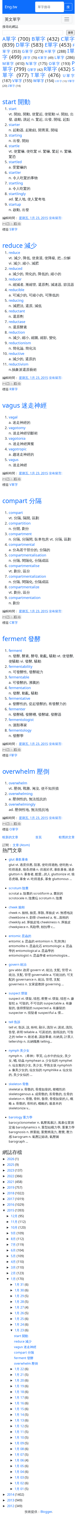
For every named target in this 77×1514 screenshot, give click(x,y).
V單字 (17, 80)
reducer (15, 279)
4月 (14, 1262)
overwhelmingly (22, 804)
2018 (11, 1193)
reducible (16, 289)
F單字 (13, 755)
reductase (17, 321)
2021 (11, 1182)
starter (14, 124)
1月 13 (20, 1420)
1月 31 (20, 1284)
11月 (14, 1222)
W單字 (38, 80)
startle (14, 145)
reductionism (20, 343)
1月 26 (20, 1313)
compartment (20, 533)
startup (15, 204)
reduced (15, 268)
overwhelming (21, 793)
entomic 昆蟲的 (20, 936)
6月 (14, 1250)
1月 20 (20, 1380)
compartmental (22, 544)
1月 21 (20, 1374)
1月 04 (20, 1472)
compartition (20, 523)
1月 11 (20, 1432)
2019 (11, 1187)
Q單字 (31, 70)
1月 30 (20, 1290)
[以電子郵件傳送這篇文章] (4, 224)
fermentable (19, 677)
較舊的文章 (67, 837)
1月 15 (20, 1409)
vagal (13, 417)
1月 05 (20, 1466)
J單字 (27, 58)
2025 (11, 1164)
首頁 (38, 837)
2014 (11, 1494)
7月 (14, 1244)
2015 (11, 1210)
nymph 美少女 (19, 1050)
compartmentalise (24, 565)
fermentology (20, 730)
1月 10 (20, 1437)
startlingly (17, 193)
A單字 (9, 38)
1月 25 (20, 1319)
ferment (15, 650)
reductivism (18, 364)
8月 (14, 1239)
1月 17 (20, 1397)
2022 (11, 1176)
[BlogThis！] (8, 224)
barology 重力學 (20, 1117)
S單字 (13, 229)
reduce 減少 (19, 245)
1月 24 (20, 1324)
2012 (11, 1506)
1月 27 (20, 1307)
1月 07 (20, 1454)
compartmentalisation (27, 555)
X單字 (58, 81)
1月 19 (20, 1386)
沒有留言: (55, 218)
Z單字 (11, 86)
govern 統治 (17, 964)
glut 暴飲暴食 (18, 859)
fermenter (17, 709)
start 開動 (16, 101)
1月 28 (20, 1301)
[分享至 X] (12, 224)
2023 (11, 1170)
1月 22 (20, 1369)
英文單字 (13, 19)
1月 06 (20, 1460)
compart (16, 512)
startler (15, 172)
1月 (14, 1279)
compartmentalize (24, 587)
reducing (16, 300)
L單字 (59, 57)
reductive (16, 353)
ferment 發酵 (21, 638)
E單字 (51, 44)
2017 (11, 1199)
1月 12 (20, 1426)
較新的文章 (10, 837)
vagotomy (17, 427)
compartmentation (24, 597)
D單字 (23, 44)
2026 (11, 1159)
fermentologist (21, 719)
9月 (14, 1233)
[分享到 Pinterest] (19, 224)
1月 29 (20, 1296)
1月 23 (20, 1330)
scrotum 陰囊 (18, 888)
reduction (17, 332)
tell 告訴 (14, 1022)
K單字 (42, 58)
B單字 (39, 38)
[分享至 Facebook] (15, 224)
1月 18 (20, 1392)
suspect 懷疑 (18, 993)
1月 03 (20, 1477)
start (13, 108)
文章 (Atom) (21, 845)
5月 (14, 1256)
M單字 (8, 63)
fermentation (20, 687)
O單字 (54, 63)
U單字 (69, 75)
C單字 (68, 38)
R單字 (50, 69)
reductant (17, 311)
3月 (14, 1267)
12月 (14, 1216)
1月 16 (20, 1403)
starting (15, 135)
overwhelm (18, 783)
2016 (11, 1204)
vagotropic (18, 449)
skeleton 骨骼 (19, 1084)
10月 (14, 1227)
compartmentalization (27, 576)
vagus (14, 459)
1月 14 (20, 1414)
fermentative (19, 698)
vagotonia (17, 438)
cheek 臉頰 (17, 907)
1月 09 (20, 1443)
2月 (14, 1273)
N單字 (31, 63)
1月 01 (20, 1489)
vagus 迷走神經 (24, 405)
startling (16, 183)
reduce (14, 252)
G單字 (27, 51)
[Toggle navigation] (66, 19)
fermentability (20, 666)
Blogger (46, 1511)
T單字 (38, 75)
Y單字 (71, 81)
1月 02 (20, 1483)
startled (15, 161)
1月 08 (20, 1449)
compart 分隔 (22, 500)
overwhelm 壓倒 (25, 771)
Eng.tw (11, 6)
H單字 (50, 51)
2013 (11, 1500)
